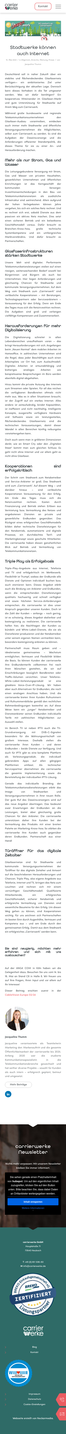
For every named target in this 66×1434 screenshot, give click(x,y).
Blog (34, 1347)
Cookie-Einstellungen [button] (34, 1404)
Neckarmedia (45, 1418)
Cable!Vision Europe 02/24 (20, 995)
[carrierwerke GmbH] (27, 6)
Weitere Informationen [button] (33, 1208)
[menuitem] (56, 6)
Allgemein (25, 60)
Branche (35, 60)
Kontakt (43, 6)
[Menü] (56, 6)
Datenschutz (34, 1399)
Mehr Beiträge (18, 1084)
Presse (51, 60)
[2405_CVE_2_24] (33, 30)
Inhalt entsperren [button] (33, 1201)
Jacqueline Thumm (33, 64)
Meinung (44, 60)
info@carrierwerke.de (34, 1266)
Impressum (34, 1394)
